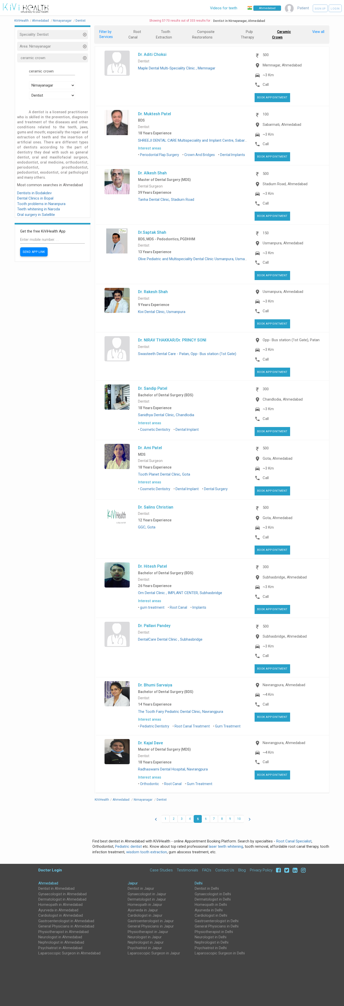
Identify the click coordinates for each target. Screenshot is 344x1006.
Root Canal (178, 607)
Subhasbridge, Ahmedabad (285, 577)
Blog (242, 870)
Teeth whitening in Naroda (38, 209)
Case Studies (161, 870)
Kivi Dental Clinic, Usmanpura (161, 311)
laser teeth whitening (226, 846)
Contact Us (224, 870)
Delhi (198, 883)
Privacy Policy (261, 870)
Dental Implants (232, 155)
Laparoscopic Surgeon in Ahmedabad (69, 953)
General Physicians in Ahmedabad (66, 926)
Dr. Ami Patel (150, 447)
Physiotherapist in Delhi (214, 932)
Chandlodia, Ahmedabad (283, 399)
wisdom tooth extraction (146, 852)
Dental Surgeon (150, 186)
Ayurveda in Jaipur (143, 910)
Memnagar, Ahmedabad (282, 65)
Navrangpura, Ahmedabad (284, 685)
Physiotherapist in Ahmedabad (63, 932)
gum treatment (152, 607)
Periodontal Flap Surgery (159, 155)
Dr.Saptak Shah (152, 232)
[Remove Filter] (84, 35)
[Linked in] (294, 870)
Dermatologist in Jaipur (147, 899)
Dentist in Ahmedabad (56, 888)
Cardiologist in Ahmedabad (60, 915)
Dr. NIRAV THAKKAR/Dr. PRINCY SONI (172, 339)
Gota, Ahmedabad (277, 458)
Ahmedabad (48, 883)
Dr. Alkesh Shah (152, 172)
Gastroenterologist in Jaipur (151, 921)
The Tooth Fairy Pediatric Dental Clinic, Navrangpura (180, 711)
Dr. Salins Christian (155, 507)
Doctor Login (50, 870)
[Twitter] (286, 870)
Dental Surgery (216, 489)
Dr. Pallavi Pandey (154, 625)
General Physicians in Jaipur (151, 926)
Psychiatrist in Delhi (211, 948)
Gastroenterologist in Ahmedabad (66, 921)
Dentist (143, 61)
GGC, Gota (146, 527)
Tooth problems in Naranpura (41, 204)
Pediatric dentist (128, 846)
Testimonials (187, 870)
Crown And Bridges (199, 155)
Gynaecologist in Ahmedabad (62, 894)
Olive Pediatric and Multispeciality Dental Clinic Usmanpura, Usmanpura (196, 259)
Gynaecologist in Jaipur (147, 894)
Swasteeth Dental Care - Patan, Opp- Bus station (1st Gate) (187, 354)
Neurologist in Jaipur (145, 937)
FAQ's (206, 870)
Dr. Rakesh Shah (153, 291)
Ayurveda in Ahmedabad (58, 910)
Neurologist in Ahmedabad (60, 937)
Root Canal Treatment (192, 726)
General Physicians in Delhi (216, 926)
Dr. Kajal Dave (150, 742)
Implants (199, 607)
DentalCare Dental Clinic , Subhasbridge (170, 639)
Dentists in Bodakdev (34, 193)
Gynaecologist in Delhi (213, 894)
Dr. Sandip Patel (152, 388)
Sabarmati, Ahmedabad (282, 124)
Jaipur (133, 883)
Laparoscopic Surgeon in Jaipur (154, 953)
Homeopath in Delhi (211, 904)
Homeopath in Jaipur (145, 904)
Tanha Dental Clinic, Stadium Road (166, 199)
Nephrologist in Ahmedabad (61, 942)
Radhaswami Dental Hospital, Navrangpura (173, 769)
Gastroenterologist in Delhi (216, 921)
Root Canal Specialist (294, 841)
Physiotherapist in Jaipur (148, 932)
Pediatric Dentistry (154, 726)
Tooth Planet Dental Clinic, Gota (164, 474)
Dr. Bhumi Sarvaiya (155, 684)
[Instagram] (302, 870)
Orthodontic (149, 784)
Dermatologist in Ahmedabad (62, 899)
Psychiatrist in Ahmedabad (60, 948)
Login (335, 8)
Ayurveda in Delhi (209, 910)
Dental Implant (187, 430)
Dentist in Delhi (207, 888)
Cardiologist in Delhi (211, 915)
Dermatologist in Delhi (213, 899)
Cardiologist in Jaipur (145, 915)
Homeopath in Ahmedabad (60, 904)
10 (239, 819)
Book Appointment (272, 97)
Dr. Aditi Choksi (152, 54)
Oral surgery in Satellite (36, 214)
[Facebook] (277, 870)
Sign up (320, 8)
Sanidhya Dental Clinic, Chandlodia (166, 415)
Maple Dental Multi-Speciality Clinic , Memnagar (176, 68)
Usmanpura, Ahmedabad (283, 243)
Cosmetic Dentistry (155, 430)
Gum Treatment (227, 726)
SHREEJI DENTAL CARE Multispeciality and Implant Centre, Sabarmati (195, 140)
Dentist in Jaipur (141, 888)
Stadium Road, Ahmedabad (285, 184)
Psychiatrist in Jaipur (145, 948)
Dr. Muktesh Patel (154, 113)
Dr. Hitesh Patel (152, 566)
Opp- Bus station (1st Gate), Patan (291, 340)
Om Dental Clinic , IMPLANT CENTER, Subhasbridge (180, 593)
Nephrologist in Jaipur (146, 942)
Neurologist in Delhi (210, 937)
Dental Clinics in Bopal (35, 198)
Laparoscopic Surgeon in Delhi (220, 953)
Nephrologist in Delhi (211, 942)
